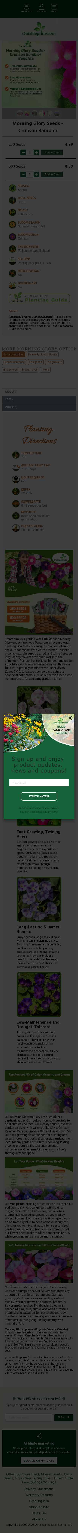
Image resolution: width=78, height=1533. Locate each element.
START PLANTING (39, 796)
